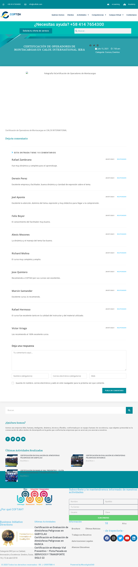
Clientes (70, 15)
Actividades (81, 15)
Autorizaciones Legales (82, 541)
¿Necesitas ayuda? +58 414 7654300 (69, 24)
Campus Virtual (115, 15)
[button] (90, 45)
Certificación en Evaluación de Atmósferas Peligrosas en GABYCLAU (51, 530)
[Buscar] (129, 410)
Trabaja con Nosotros (82, 535)
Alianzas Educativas (81, 547)
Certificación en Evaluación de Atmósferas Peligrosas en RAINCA (51, 541)
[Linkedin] (133, 538)
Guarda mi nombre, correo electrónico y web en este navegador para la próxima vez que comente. (60, 383)
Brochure (76, 529)
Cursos (108, 52)
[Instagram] (113, 538)
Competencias (98, 15)
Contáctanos (131, 15)
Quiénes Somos (58, 15)
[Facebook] (107, 538)
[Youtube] (127, 538)
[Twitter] (120, 538)
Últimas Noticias (92, 529)
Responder (121, 159)
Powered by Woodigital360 (82, 565)
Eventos (116, 52)
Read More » (24, 461)
